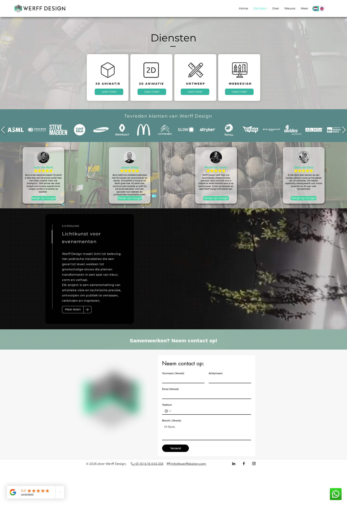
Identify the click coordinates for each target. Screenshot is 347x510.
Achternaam (216, 373)
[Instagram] (254, 463)
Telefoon (167, 404)
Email (170, 389)
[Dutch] (315, 8)
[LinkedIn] (234, 463)
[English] (322, 8)
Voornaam (173, 373)
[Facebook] (244, 463)
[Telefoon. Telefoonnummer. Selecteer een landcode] (168, 411)
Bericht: (171, 420)
